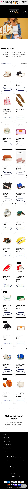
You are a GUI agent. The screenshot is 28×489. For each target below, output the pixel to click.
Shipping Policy (7, 448)
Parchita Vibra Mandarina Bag (6, 392)
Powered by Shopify (17, 487)
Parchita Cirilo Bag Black (7, 249)
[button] (2, 11)
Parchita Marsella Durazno (7, 166)
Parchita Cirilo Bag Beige (7, 365)
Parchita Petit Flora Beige (7, 139)
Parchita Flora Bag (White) (7, 306)
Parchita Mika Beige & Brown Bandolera (7, 82)
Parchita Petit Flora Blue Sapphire (20, 365)
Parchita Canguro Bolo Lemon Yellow (20, 249)
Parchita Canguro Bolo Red (7, 277)
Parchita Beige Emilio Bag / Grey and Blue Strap (20, 393)
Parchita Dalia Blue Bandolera (20, 194)
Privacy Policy (6, 441)
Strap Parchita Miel (20, 109)
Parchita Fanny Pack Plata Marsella (7, 222)
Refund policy (6, 437)
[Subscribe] (23, 429)
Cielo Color (12, 487)
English (13, 476)
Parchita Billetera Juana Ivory (20, 335)
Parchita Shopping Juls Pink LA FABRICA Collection (7, 110)
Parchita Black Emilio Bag (6, 194)
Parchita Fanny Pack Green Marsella (20, 306)
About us (5, 434)
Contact (5, 451)
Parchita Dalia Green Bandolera (20, 222)
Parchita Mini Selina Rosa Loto (20, 166)
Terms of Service (7, 444)
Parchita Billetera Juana (20, 139)
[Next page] (22, 408)
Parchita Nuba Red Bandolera (20, 277)
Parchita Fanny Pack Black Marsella (20, 82)
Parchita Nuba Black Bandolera (7, 335)
